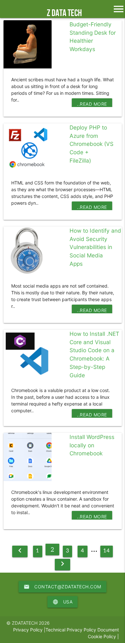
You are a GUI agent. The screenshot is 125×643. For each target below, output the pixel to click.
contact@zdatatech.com (62, 587)
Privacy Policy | (29, 629)
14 (107, 550)
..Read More (92, 104)
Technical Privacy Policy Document (82, 629)
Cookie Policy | (103, 636)
